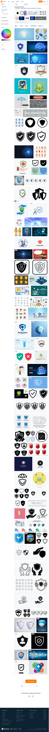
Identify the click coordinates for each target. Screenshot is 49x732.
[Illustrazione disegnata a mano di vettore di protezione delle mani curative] (21, 382)
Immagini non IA (5, 14)
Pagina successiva (31, 681)
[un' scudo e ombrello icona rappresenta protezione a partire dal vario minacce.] (22, 480)
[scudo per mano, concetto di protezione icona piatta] (22, 167)
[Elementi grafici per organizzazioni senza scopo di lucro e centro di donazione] (20, 314)
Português (45, 715)
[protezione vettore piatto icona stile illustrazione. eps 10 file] (19, 222)
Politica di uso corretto (43, 729)
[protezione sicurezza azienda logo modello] (22, 329)
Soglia (2, 44)
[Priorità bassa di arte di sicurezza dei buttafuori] (40, 254)
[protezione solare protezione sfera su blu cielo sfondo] (35, 222)
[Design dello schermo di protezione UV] (21, 655)
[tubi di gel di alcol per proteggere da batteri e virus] (24, 344)
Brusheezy (4, 712)
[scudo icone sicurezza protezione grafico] (22, 552)
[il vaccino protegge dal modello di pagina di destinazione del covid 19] (39, 291)
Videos (13, 1)
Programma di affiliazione (20, 715)
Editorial (17, 1)
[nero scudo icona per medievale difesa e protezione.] (40, 464)
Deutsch (44, 716)
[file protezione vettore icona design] (41, 436)
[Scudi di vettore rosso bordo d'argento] (37, 449)
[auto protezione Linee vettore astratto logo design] (41, 344)
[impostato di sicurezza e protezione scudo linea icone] (24, 584)
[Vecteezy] (1, 1)
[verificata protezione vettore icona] (30, 267)
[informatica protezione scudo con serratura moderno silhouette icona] (20, 449)
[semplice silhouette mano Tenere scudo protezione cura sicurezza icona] (39, 552)
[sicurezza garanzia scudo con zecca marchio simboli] (39, 613)
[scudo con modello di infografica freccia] (41, 625)
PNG (22, 25)
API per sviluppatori (5, 719)
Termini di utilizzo (30, 729)
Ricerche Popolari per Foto (20, 719)
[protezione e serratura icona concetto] (39, 480)
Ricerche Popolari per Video (19, 721)
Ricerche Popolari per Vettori (19, 717)
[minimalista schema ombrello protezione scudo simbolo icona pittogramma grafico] (18, 613)
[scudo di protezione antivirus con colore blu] (37, 382)
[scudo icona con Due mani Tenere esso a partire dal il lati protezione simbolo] (41, 584)
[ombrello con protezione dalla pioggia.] (21, 102)
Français (44, 718)
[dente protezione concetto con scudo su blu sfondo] (24, 34)
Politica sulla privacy (36, 729)
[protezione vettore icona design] (39, 641)
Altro (44, 719)
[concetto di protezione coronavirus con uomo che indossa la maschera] (39, 231)
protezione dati (40, 25)
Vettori (4, 1)
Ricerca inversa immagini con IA (7, 721)
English (44, 712)
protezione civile (33, 25)
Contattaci (31, 714)
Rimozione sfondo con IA (6, 723)
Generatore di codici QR (6, 724)
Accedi (44, 1)
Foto (8, 1)
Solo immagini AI (5, 13)
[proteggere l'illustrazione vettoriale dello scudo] (30, 538)
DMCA (17, 714)
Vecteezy (3, 714)
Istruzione (4, 718)
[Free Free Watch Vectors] (21, 302)
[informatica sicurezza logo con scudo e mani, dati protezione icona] (21, 210)
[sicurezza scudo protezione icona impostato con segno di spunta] (30, 530)
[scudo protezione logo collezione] (19, 123)
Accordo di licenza (19, 712)
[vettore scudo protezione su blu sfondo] (20, 47)
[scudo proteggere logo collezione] (40, 151)
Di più (22, 1)
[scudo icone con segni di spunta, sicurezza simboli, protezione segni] (30, 436)
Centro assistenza (32, 712)
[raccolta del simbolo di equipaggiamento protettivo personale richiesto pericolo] (38, 102)
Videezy (3, 715)
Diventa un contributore (32, 717)
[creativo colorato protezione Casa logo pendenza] (23, 464)
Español (44, 714)
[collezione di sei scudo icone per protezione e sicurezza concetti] (21, 493)
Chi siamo (31, 715)
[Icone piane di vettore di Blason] (21, 280)
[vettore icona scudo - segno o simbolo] (21, 667)
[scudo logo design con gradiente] (21, 393)
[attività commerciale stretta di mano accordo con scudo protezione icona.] (19, 436)
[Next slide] (45, 26)
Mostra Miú (41, 18)
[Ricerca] (44, 4)
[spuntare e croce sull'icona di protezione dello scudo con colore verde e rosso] (24, 356)
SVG (17, 25)
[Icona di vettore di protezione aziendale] (22, 641)
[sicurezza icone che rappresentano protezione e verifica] (26, 613)
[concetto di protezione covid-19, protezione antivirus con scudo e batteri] (38, 667)
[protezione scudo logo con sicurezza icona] (22, 422)
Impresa (3, 716)
